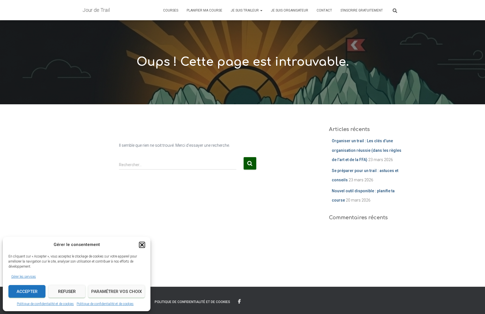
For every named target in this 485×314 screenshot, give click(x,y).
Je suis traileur (245, 10)
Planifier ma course (204, 10)
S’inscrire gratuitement (361, 10)
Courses (170, 10)
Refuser (67, 291)
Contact (324, 10)
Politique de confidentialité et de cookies (45, 304)
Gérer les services (23, 277)
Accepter (27, 291)
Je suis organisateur (289, 10)
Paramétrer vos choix (116, 291)
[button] (142, 245)
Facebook (239, 301)
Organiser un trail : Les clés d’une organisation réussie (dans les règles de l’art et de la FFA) (366, 150)
